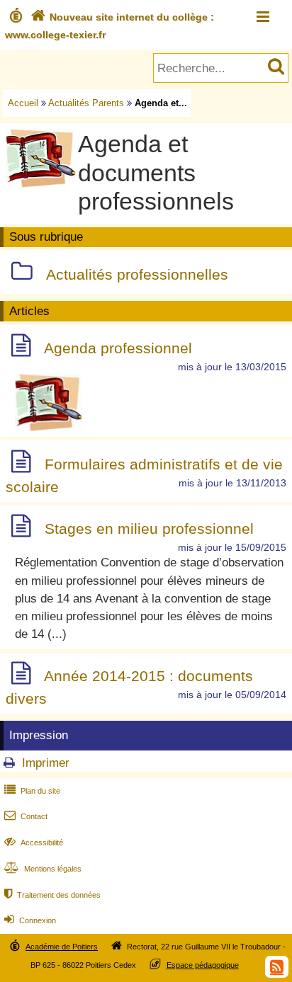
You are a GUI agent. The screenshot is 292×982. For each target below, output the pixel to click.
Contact (25, 816)
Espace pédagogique (203, 965)
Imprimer (45, 763)
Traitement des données (52, 895)
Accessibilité (33, 842)
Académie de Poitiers (62, 946)
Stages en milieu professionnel (149, 528)
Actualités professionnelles (137, 274)
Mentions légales (43, 868)
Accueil (23, 103)
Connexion (30, 920)
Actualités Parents (86, 103)
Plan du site (32, 791)
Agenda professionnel (118, 348)
